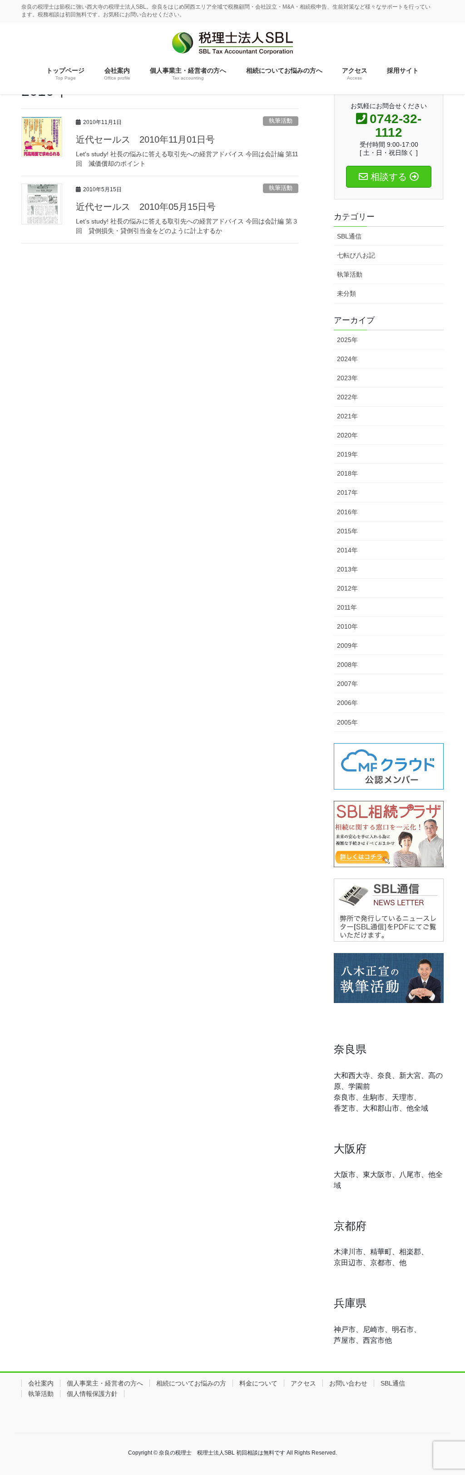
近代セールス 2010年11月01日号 (145, 139)
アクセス (303, 1383)
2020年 (347, 435)
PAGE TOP (455, 1419)
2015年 (347, 531)
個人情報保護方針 (92, 1393)
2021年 (347, 416)
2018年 (347, 473)
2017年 (347, 492)
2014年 (347, 550)
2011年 (347, 607)
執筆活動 (280, 120)
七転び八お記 (356, 255)
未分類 (346, 293)
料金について (258, 1383)
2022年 (347, 397)
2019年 (347, 454)
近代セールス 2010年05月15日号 (146, 207)
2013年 (347, 569)
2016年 (347, 512)
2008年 (347, 664)
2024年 (347, 359)
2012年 (347, 588)
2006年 (347, 702)
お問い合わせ (348, 1383)
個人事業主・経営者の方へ (105, 1383)
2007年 (347, 683)
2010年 (347, 626)
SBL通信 (349, 236)
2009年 (347, 645)
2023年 (347, 378)
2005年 (347, 722)
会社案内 (41, 1383)
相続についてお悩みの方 (191, 1383)
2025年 (347, 339)
